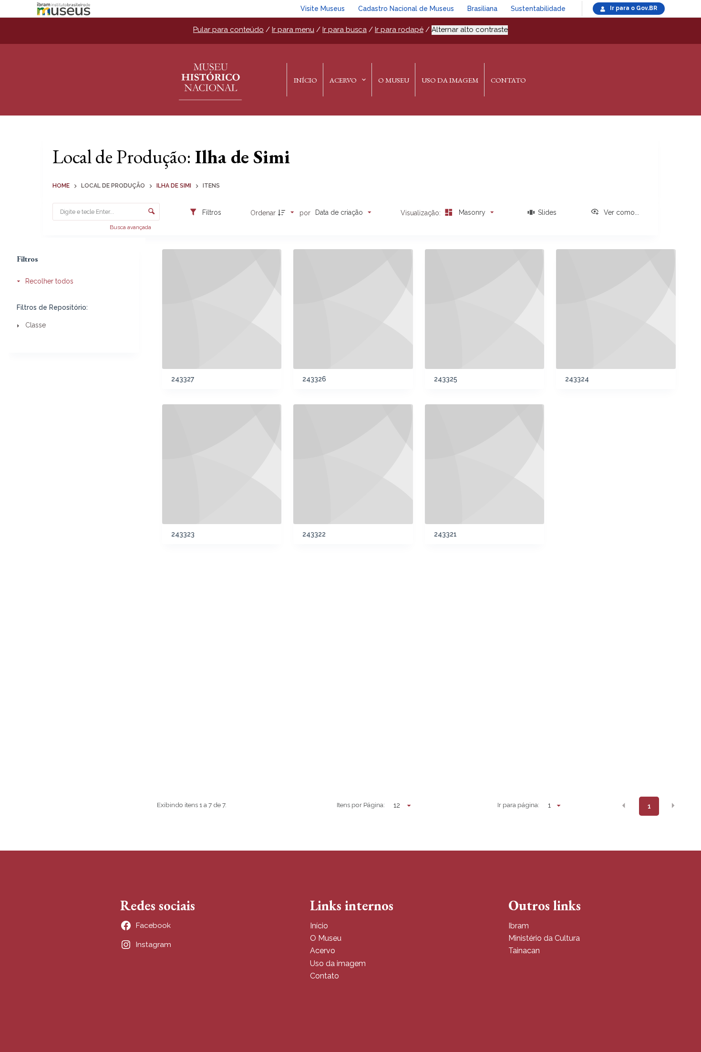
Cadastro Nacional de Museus (406, 8)
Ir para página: (518, 805)
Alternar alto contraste (470, 29)
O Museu (393, 79)
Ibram (518, 925)
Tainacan (524, 950)
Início (305, 79)
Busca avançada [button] (131, 227)
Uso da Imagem (450, 79)
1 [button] (649, 806)
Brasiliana (482, 8)
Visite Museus (322, 8)
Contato (508, 79)
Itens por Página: (361, 805)
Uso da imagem (338, 963)
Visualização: (422, 213)
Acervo (343, 79)
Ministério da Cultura (544, 938)
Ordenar (263, 213)
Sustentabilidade (538, 8)
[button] (624, 805)
